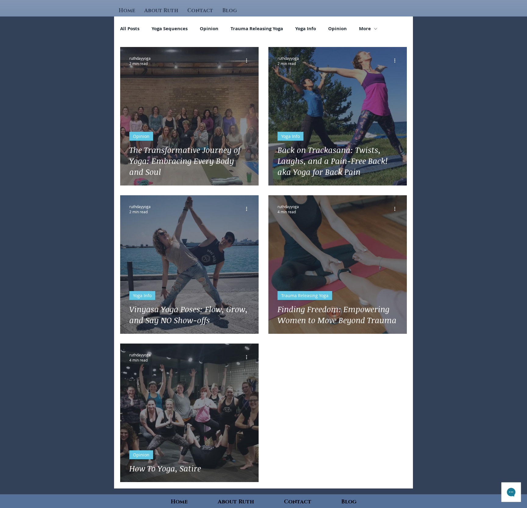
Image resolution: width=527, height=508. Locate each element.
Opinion (209, 28)
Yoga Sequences (170, 28)
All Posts (129, 28)
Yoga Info (305, 28)
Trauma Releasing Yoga (257, 28)
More (365, 28)
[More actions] (248, 60)
